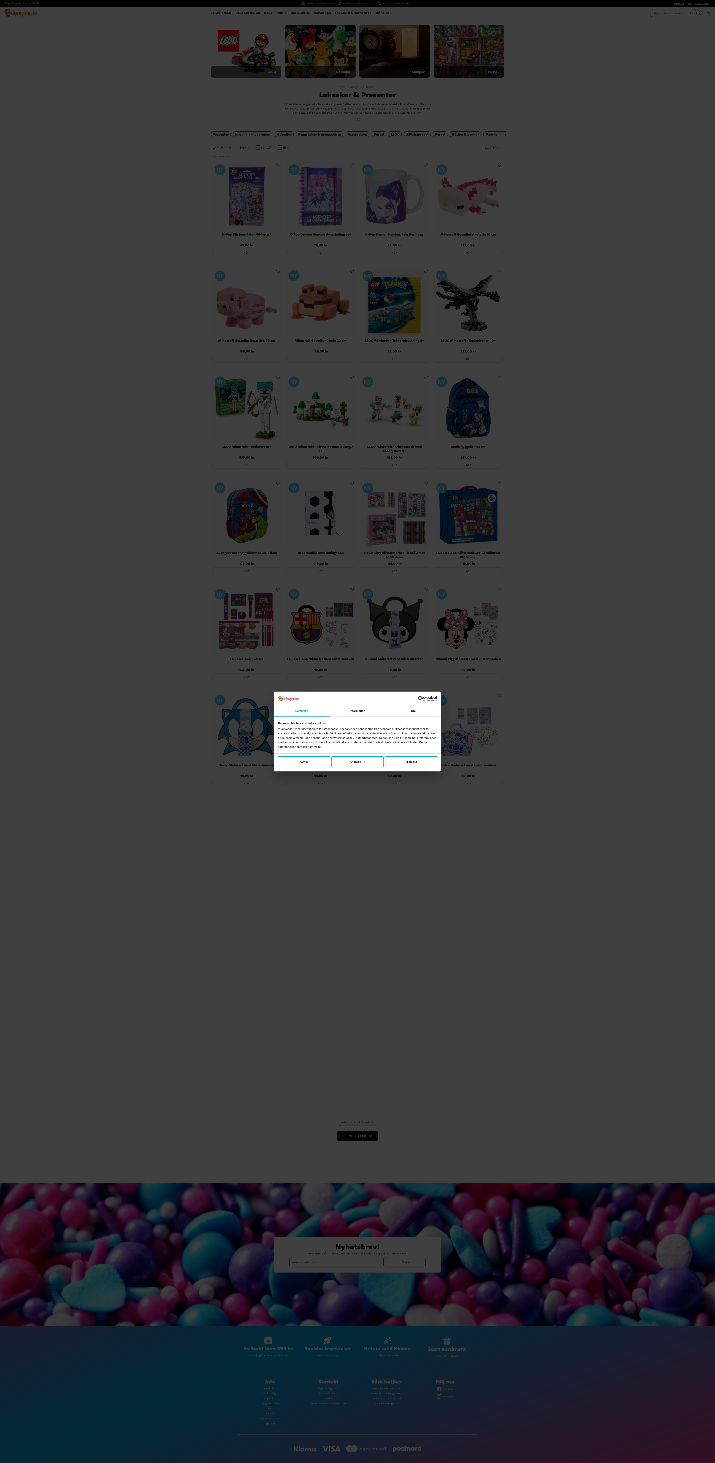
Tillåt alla (411, 761)
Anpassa (355, 761)
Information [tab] (357, 710)
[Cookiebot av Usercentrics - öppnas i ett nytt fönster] (421, 698)
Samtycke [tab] (301, 710)
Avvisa (304, 761)
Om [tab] (413, 710)
